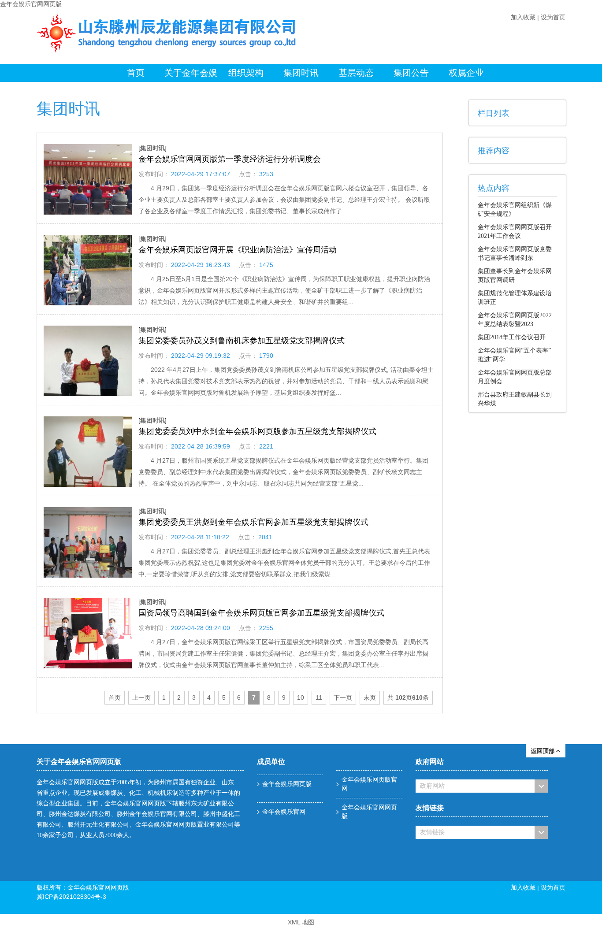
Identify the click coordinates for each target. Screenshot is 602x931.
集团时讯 (301, 73)
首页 (136, 73)
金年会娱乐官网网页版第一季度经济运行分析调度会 (229, 159)
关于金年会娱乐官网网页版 (190, 75)
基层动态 (356, 73)
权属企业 (466, 73)
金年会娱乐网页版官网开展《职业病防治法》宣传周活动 (237, 249)
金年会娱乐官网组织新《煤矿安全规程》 (515, 209)
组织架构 (246, 73)
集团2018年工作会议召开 (512, 337)
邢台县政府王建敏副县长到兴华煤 (515, 399)
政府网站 (432, 786)
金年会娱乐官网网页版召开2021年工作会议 (515, 231)
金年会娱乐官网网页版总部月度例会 (515, 377)
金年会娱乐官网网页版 (31, 3)
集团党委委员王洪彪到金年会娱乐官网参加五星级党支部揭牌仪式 (253, 522)
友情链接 (432, 832)
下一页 (343, 697)
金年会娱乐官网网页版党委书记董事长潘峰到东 (515, 253)
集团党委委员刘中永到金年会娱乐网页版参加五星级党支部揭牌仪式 (257, 431)
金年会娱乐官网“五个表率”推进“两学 (514, 355)
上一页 (141, 697)
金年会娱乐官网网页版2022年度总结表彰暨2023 (515, 319)
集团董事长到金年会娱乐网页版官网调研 (515, 275)
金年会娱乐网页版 (287, 784)
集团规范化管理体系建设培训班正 (515, 297)
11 (319, 697)
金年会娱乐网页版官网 (369, 784)
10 (300, 697)
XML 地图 (301, 922)
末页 (370, 697)
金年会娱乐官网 (283, 812)
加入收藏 (523, 17)
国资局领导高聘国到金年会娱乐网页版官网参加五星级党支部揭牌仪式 (261, 612)
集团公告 (411, 73)
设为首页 (553, 17)
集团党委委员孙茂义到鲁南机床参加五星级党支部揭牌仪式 (241, 340)
